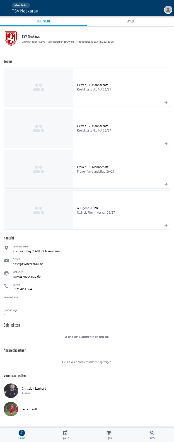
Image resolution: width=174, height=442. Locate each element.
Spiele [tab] (131, 21)
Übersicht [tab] (43, 21)
